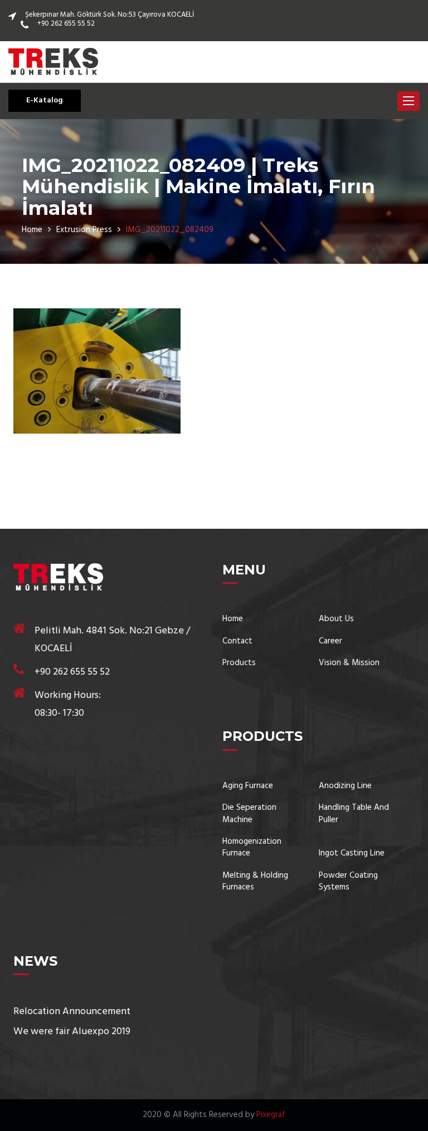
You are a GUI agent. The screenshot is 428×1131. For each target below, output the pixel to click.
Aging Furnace (247, 786)
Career (330, 641)
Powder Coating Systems (348, 882)
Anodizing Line (345, 786)
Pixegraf (270, 1115)
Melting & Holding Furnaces (255, 882)
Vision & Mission (349, 663)
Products (239, 663)
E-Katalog (44, 100)
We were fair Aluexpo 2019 (71, 1032)
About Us (336, 619)
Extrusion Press (84, 230)
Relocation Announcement (71, 1012)
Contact (237, 641)
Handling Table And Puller (354, 814)
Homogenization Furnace (251, 848)
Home (32, 230)
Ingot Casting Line (352, 853)
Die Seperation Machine (249, 814)
